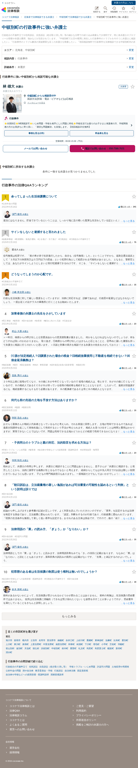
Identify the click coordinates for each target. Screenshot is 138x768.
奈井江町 (70, 640)
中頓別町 (32, 95)
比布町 (117, 640)
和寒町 (71, 644)
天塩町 (27, 648)
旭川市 (9, 640)
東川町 (17, 644)
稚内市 (25, 640)
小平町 (104, 644)
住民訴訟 (33, 666)
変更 (131, 50)
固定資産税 (82, 670)
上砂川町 (80, 640)
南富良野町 (61, 644)
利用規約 (81, 710)
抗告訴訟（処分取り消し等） (54, 666)
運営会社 (15, 747)
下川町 (88, 644)
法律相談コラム (18, 715)
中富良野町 (48, 644)
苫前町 (113, 644)
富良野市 (51, 640)
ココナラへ (9, 3)
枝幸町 (65, 648)
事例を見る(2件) (36, 133)
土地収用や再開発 (120, 666)
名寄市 (42, 640)
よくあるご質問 (18, 724)
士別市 (34, 640)
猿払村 (36, 648)
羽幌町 (121, 644)
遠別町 (19, 648)
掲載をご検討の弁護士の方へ (92, 724)
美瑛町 (25, 644)
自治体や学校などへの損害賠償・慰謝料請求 (27, 674)
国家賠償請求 (57, 674)
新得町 (119, 648)
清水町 (9, 652)
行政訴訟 (58, 670)
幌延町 (110, 648)
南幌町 (61, 640)
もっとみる (69, 616)
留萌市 (17, 640)
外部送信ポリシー (86, 720)
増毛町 (96, 644)
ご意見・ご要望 (85, 706)
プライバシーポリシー (88, 715)
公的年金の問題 (13, 670)
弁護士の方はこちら (123, 2)
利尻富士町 (100, 648)
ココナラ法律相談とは (22, 706)
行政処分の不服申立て (16, 666)
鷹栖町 (90, 640)
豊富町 (73, 648)
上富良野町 (36, 644)
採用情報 (15, 752)
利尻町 (90, 648)
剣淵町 (80, 644)
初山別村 (10, 648)
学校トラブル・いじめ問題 (82, 666)
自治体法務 (70, 670)
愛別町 (125, 640)
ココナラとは (17, 720)
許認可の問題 (103, 666)
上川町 (9, 644)
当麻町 (108, 640)
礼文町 (81, 648)
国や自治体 (28, 670)
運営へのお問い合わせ (22, 729)
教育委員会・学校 (43, 670)
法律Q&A (15, 710)
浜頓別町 (45, 648)
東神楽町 (99, 640)
